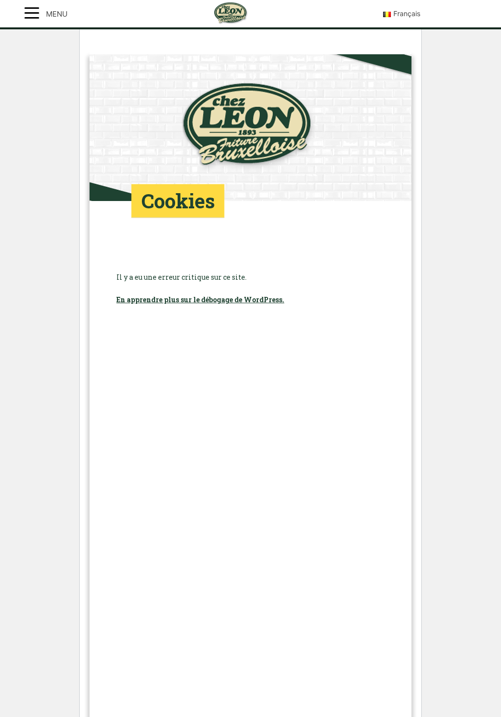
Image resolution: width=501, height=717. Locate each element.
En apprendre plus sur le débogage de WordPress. (200, 299)
